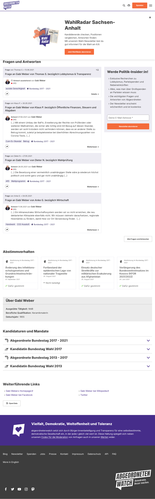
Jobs (42, 454)
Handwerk (10, 224)
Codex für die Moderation (54, 437)
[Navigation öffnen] (150, 5)
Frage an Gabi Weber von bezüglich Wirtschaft (37, 200)
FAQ (114, 454)
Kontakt (64, 454)
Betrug (26, 141)
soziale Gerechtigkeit (15, 88)
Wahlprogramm (18, 181)
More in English (11, 462)
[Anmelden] (128, 5)
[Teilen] (7, 94)
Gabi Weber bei (93, 391)
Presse (52, 454)
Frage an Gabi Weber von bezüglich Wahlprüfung (39, 160)
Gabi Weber (40, 80)
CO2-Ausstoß (23, 224)
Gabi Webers (18, 391)
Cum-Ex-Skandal (13, 141)
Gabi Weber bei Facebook (19, 395)
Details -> (95, 94)
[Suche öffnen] (124, 5)
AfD (7, 181)
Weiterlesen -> (93, 147)
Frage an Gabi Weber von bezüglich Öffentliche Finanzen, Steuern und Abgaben (50, 109)
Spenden (31, 454)
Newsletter (17, 454)
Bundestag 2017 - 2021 (39, 88)
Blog (5, 454)
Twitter (84, 395)
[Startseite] (11, 5)
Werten (104, 437)
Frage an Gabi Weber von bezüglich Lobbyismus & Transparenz (48, 74)
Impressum (78, 454)
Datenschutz (94, 454)
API (106, 454)
